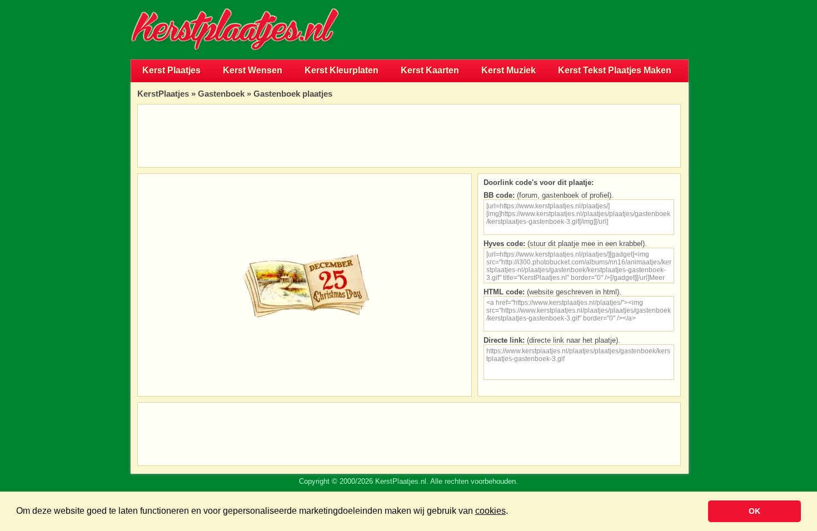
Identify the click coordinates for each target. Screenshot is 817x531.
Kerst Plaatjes (171, 70)
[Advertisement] (559, 29)
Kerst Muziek (508, 70)
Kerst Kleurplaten (341, 70)
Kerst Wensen (252, 70)
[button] (512, 512)
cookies (490, 510)
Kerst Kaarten (430, 70)
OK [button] (754, 511)
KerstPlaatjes (163, 93)
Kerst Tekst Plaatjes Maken (614, 70)
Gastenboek (221, 93)
